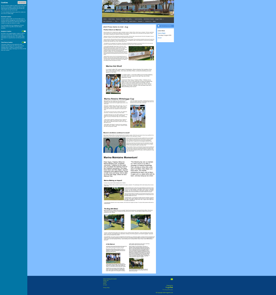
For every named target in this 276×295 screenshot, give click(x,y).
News (154, 21)
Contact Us (148, 21)
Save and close (21, 2)
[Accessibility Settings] (172, 1)
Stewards (140, 21)
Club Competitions (107, 21)
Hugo (169, 287)
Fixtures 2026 (119, 19)
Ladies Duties (132, 21)
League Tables (158, 19)
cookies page (10, 13)
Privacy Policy (106, 287)
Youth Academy (138, 19)
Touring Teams (124, 21)
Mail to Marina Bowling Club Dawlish (172, 279)
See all (159, 37)
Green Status (111, 19)
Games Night (162, 33)
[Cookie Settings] (168, 1)
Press (116, 21)
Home (104, 19)
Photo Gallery (128, 19)
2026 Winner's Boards (149, 19)
